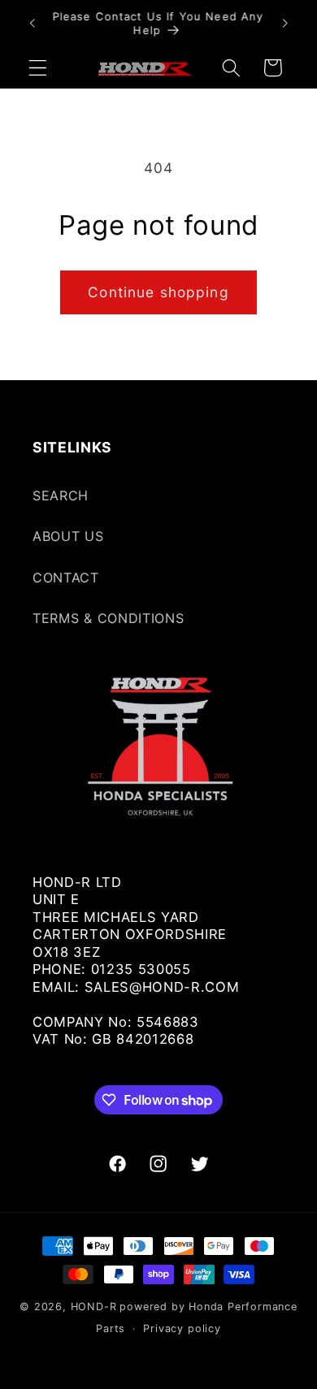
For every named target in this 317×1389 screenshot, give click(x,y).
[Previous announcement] (32, 23)
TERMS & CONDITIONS (108, 618)
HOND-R (94, 1306)
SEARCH (61, 495)
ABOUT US (68, 536)
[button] (38, 68)
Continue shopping (158, 292)
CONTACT (66, 577)
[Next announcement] (285, 23)
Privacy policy (181, 1328)
